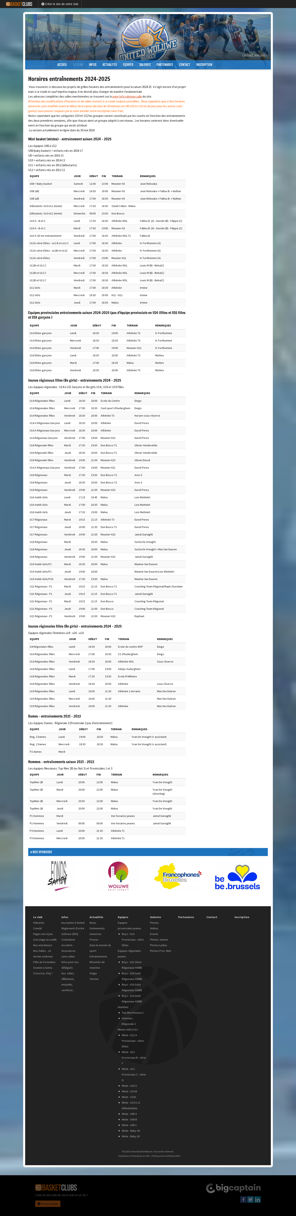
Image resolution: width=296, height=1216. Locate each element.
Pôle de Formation (44, 962)
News (93, 922)
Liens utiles (68, 956)
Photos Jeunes (159, 939)
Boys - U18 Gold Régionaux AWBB (132, 976)
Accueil (62, 65)
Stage (93, 973)
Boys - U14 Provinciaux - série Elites (133, 939)
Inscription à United (73, 922)
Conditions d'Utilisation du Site (134, 1156)
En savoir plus (49, 1204)
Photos (154, 922)
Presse (94, 939)
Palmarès (38, 922)
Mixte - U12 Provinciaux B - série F (134, 1057)
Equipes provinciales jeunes (129, 925)
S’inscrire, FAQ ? (43, 973)
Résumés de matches (97, 964)
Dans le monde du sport (100, 948)
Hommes (123, 1007)
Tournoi (94, 979)
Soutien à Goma (42, 967)
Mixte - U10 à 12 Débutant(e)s (131, 1105)
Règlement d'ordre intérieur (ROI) (72, 931)
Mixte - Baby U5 (131, 1136)
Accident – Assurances (68, 948)
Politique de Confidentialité (166, 1156)
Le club (78, 65)
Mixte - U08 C (129, 1125)
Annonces (95, 934)
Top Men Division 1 (133, 1012)
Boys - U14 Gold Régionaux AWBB (132, 998)
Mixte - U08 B (129, 1119)
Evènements (97, 928)
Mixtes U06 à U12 (128, 1029)
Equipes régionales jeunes (129, 953)
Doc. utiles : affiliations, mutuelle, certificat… (68, 981)
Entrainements (98, 956)
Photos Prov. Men (160, 951)
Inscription (204, 65)
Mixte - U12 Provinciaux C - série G (134, 1074)
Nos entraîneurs (42, 945)
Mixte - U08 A (129, 1114)
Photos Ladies (158, 945)
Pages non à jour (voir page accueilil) (45, 936)
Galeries (145, 65)
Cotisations (68, 939)
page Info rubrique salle (127, 96)
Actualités (109, 65)
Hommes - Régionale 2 (129, 1021)
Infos (92, 65)
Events (154, 934)
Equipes (128, 65)
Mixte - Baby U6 (131, 1130)
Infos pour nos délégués (70, 964)
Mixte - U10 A (129, 1086)
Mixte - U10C (129, 1097)
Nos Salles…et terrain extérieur (43, 953)
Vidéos (154, 928)
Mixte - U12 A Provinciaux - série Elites (133, 1040)
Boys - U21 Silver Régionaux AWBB (132, 964)
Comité (37, 928)
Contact (184, 65)
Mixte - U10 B (129, 1091)
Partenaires (165, 65)
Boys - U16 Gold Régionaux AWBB (132, 987)
